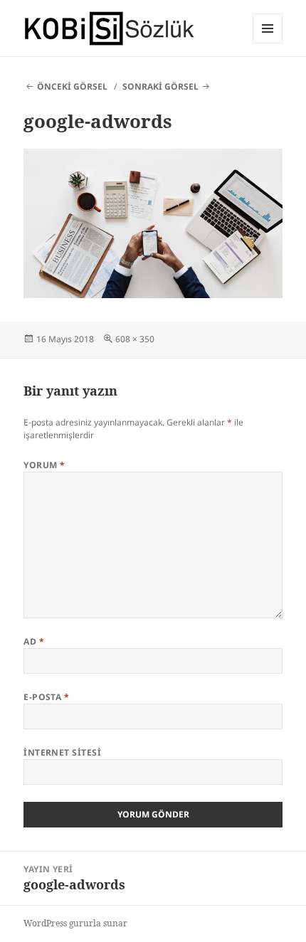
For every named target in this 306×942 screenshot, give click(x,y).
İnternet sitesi (62, 752)
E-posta (46, 697)
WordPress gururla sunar (75, 923)
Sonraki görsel (160, 86)
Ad (33, 641)
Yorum (44, 465)
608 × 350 (134, 339)
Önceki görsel (72, 86)
